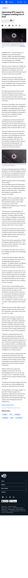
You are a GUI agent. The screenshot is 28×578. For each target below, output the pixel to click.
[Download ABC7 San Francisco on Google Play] (13, 501)
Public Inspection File (21, 509)
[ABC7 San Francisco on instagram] (10, 497)
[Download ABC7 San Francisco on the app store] (5, 501)
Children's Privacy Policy (6, 507)
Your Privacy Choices (12, 506)
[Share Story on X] (6, 25)
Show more (22, 46)
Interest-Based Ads (11, 509)
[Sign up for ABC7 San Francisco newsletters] (13, 497)
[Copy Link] (19, 25)
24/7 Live (11, 2)
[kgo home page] (3, 476)
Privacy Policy (4, 506)
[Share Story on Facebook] (2, 25)
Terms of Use (3, 509)
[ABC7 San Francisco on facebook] (2, 497)
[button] (2, 2)
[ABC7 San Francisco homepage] (5, 2)
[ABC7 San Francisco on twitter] (6, 497)
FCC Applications (4, 510)
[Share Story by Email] (16, 25)
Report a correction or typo (8, 405)
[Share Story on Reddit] (9, 25)
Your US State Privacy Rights (17, 507)
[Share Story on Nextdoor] (12, 25)
